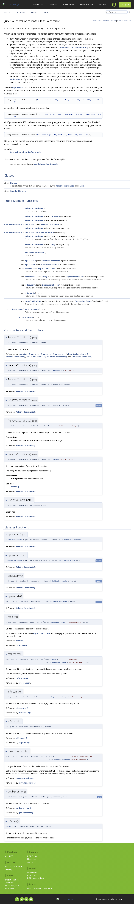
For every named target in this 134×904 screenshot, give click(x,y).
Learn (52, 4)
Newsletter (68, 4)
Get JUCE (125, 4)
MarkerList (15, 79)
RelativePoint (16, 152)
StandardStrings (18, 191)
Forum (102, 4)
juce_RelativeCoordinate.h (45, 164)
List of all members (124, 21)
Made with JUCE (12, 885)
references (30, 276)
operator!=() (24, 354)
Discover (36, 4)
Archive (30, 862)
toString (29, 317)
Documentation (12, 880)
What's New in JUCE (13, 866)
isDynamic (30, 293)
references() (22, 678)
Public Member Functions (107, 21)
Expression (17, 87)
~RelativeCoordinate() (81, 356)
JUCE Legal (31, 875)
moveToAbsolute (33, 301)
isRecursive (30, 285)
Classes (94, 21)
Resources (9, 888)
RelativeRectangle (32, 152)
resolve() (20, 640)
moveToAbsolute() (25, 778)
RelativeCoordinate (65, 186)
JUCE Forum (32, 856)
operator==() (61, 354)
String (52, 244)
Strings (13, 183)
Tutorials (9, 882)
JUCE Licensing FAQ (35, 878)
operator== (30, 260)
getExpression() (23, 808)
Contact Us (32, 872)
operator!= (30, 264)
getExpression (32, 309)
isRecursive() (22, 708)
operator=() (36, 354)
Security (8, 869)
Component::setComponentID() (73, 47)
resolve (28, 268)
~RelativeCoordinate (34, 252)
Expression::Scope (46, 268)
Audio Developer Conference (39, 888)
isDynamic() (21, 738)
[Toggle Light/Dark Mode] (129, 12)
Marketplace (86, 4)
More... (82, 186)
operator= (30, 224)
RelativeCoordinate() (78, 354)
